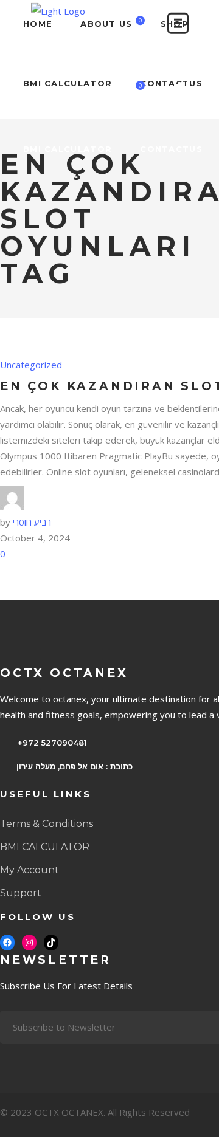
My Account (29, 870)
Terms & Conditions (46, 824)
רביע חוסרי (32, 522)
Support (20, 893)
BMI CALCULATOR (44, 847)
